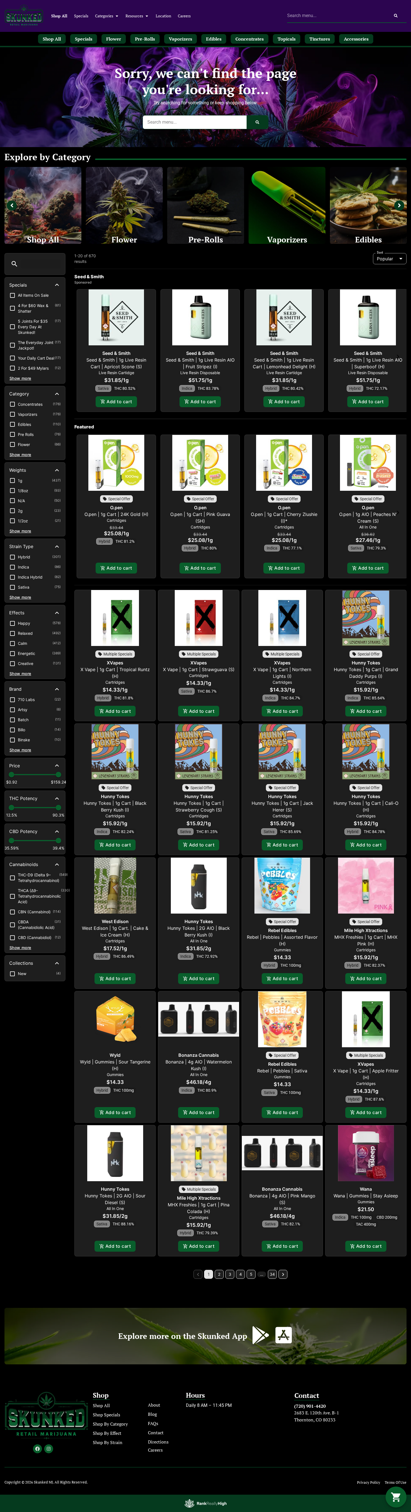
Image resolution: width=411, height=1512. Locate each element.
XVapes (115, 663)
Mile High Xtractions (366, 930)
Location (163, 15)
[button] (14, 264)
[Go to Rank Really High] (205, 1503)
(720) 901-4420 (310, 1406)
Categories (104, 15)
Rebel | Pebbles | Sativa (282, 1071)
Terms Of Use (396, 1482)
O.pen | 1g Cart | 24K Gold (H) (116, 514)
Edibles (368, 239)
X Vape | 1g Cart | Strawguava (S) (199, 669)
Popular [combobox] (385, 258)
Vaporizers (287, 239)
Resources (134, 15)
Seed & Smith (116, 353)
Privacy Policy (368, 1482)
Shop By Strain (107, 1442)
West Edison (115, 921)
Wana (366, 1189)
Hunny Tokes (366, 663)
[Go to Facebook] (37, 1448)
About (154, 1405)
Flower (124, 239)
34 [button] (272, 1274)
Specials (81, 15)
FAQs (153, 1423)
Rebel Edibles (282, 930)
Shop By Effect (107, 1433)
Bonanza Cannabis (198, 1055)
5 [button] (251, 1274)
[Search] (396, 15)
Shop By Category (110, 1424)
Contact (156, 1433)
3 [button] (230, 1274)
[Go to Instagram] (48, 1448)
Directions (158, 1442)
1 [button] (209, 1274)
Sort (380, 252)
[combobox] (336, 15)
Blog (152, 1414)
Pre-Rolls (205, 239)
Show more (20, 378)
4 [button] (240, 1274)
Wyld (115, 1055)
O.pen (116, 507)
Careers (184, 15)
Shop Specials (106, 1415)
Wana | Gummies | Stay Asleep (366, 1196)
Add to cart (119, 401)
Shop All (59, 15)
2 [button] (219, 1274)
